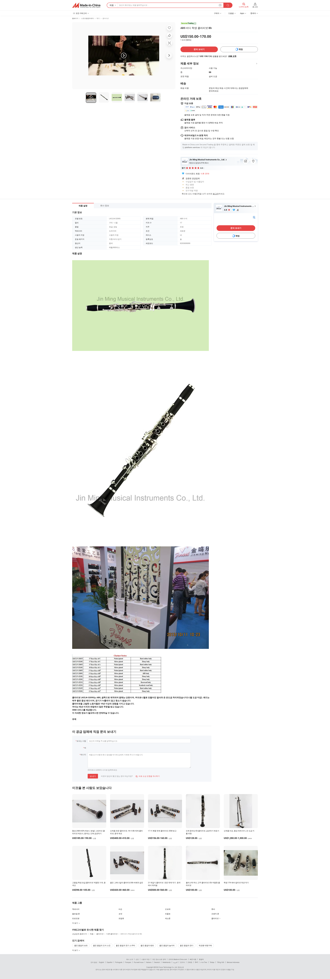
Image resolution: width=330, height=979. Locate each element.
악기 (98, 18)
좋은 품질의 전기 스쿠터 (125, 945)
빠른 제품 (193, 959)
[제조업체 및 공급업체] (86, 5)
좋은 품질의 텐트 (147, 945)
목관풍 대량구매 (205, 945)
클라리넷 (105, 18)
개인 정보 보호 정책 (159, 959)
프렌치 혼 (215, 914)
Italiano (148, 962)
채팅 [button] (241, 49)
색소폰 (167, 918)
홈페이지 (75, 18)
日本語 (190, 962)
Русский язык (138, 962)
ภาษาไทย (203, 962)
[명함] (254, 217)
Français (128, 962)
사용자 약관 (145, 959)
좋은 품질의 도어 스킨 (101, 945)
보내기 (93, 776)
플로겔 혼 (76, 914)
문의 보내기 (199, 49)
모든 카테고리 (81, 13)
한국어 (182, 962)
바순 (120, 909)
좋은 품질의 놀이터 (167, 945)
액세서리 (75, 909)
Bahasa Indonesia (233, 962)
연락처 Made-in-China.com (177, 959)
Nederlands (167, 962)
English (101, 962)
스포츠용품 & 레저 (87, 18)
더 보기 (75, 950)
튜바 (213, 909)
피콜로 (167, 914)
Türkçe (212, 962)
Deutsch (157, 962)
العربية (175, 962)
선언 (137, 959)
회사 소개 (129, 959)
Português (118, 962)
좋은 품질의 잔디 (186, 945)
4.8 (226, 210)
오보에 (167, 909)
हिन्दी (196, 962)
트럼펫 (121, 918)
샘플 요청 (232, 56)
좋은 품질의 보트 (81, 945)
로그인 (255, 7)
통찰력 (201, 959)
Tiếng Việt (220, 962)
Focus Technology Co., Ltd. (168, 967)
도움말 (231, 13)
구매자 (216, 13)
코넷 (120, 914)
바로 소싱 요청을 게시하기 (148, 776)
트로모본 (75, 918)
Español (109, 962)
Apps (242, 13)
